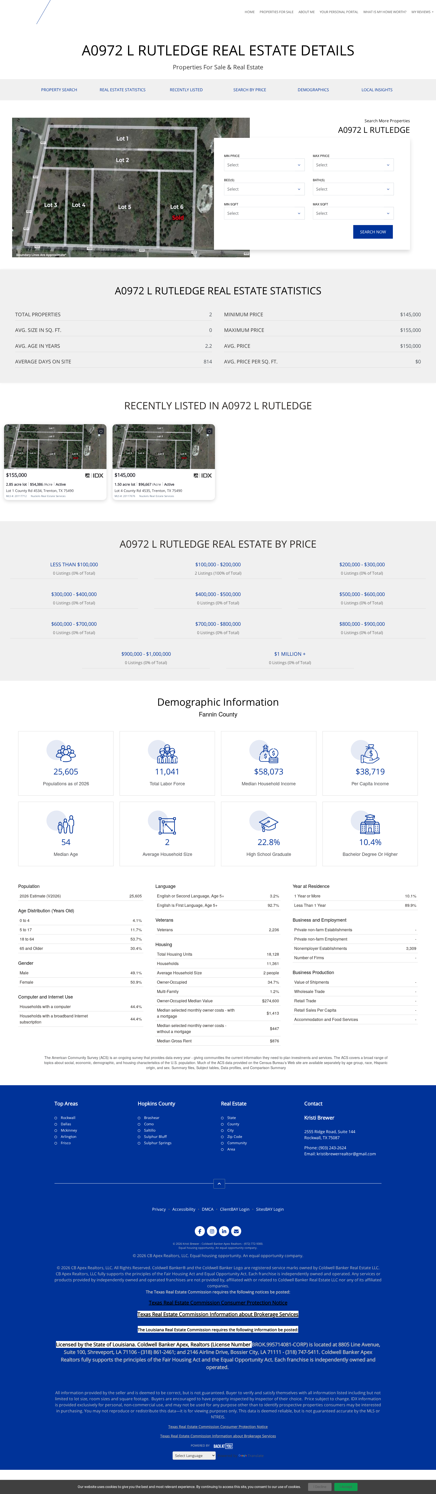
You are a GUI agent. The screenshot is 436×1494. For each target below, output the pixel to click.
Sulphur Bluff (155, 1136)
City (230, 1130)
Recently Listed (186, 89)
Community (237, 1142)
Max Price (321, 155)
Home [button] (250, 12)
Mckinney (69, 1130)
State (231, 1117)
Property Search (59, 89)
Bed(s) (229, 180)
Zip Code (234, 1136)
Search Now (373, 232)
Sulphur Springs (158, 1142)
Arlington (68, 1136)
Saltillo (149, 1130)
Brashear (151, 1117)
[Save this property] (100, 431)
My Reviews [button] (421, 12)
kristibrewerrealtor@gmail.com (346, 1154)
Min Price (232, 155)
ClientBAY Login (235, 1209)
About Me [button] (306, 12)
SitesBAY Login (270, 1209)
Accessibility (183, 1209)
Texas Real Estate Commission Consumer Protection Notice (218, 1302)
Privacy (159, 1209)
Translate (256, 1455)
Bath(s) (319, 180)
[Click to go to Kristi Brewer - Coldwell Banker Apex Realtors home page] (19, 12)
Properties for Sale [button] (276, 12)
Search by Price (249, 89)
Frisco (66, 1142)
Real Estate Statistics (123, 89)
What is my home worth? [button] (384, 12)
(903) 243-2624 (332, 1147)
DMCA (207, 1209)
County (233, 1124)
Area (231, 1149)
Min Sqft (231, 204)
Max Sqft (320, 204)
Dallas (66, 1124)
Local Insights (377, 89)
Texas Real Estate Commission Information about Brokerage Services (218, 1436)
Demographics (313, 89)
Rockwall (68, 1117)
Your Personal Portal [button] (339, 12)
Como (149, 1124)
